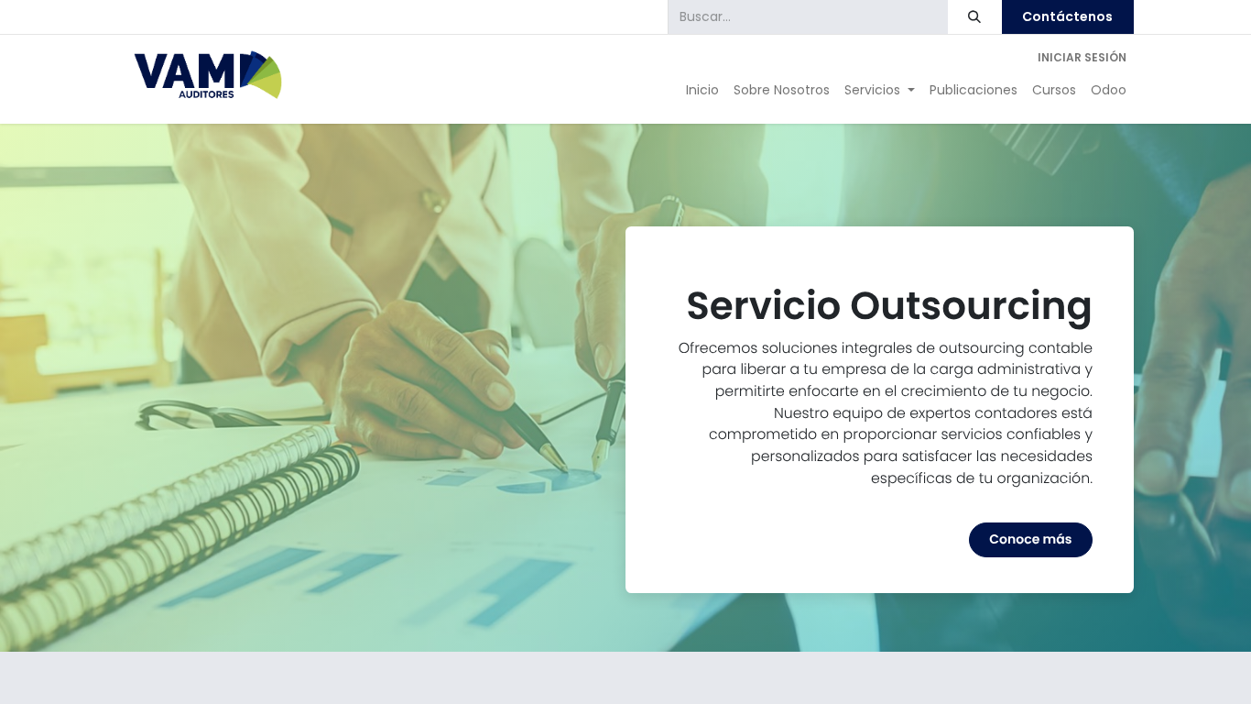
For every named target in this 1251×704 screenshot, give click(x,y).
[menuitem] (702, 90)
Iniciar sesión (1082, 57)
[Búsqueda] (975, 17)
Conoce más (1030, 539)
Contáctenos (1067, 16)
